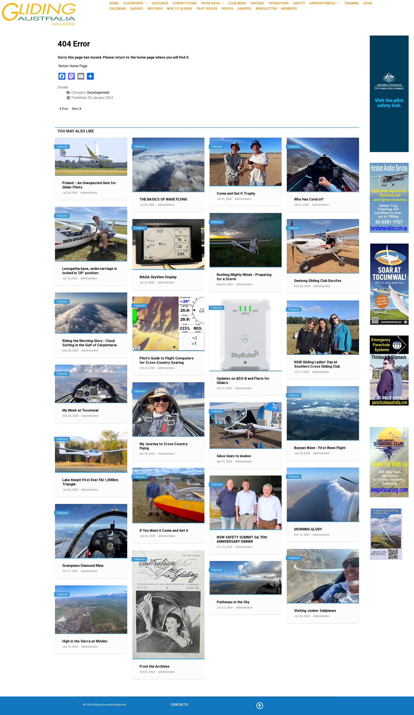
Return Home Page (72, 66)
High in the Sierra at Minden (84, 641)
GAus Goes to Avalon (234, 456)
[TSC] (389, 284)
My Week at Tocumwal (80, 410)
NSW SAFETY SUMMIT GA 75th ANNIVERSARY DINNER (242, 539)
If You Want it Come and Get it (164, 530)
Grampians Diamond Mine (83, 566)
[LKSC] (389, 462)
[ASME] (386, 534)
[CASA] (389, 94)
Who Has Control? (309, 199)
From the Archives (154, 666)
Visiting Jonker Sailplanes (315, 611)
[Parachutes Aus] (389, 370)
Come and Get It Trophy (236, 193)
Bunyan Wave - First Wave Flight (320, 448)
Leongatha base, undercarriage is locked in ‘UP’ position (89, 271)
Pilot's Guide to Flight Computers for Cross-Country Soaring (167, 360)
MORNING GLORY (308, 529)
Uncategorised (98, 92)
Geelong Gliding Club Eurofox (317, 281)
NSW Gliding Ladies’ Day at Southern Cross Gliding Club (317, 364)
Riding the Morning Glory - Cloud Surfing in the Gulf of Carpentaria (89, 343)
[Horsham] (389, 198)
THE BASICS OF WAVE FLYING (163, 199)
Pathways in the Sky (233, 602)
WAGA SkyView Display (158, 277)
